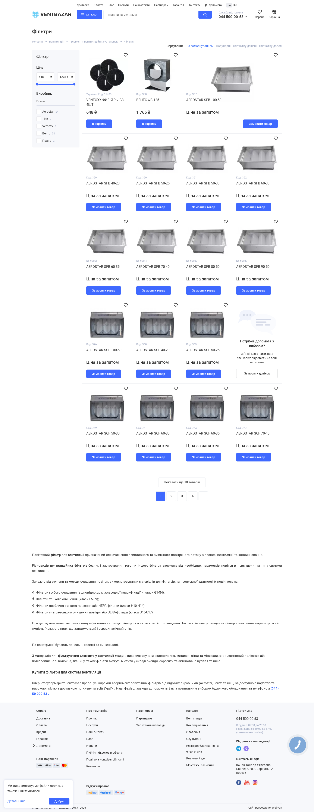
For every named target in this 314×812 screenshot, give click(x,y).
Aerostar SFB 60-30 (253, 183)
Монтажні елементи (200, 765)
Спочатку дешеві (245, 46)
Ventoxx (49, 126)
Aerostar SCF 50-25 (203, 350)
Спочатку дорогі (270, 46)
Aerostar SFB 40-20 (103, 183)
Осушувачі (193, 739)
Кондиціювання (197, 725)
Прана (48, 140)
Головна (37, 41)
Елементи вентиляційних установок (94, 41)
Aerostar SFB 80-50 (203, 267)
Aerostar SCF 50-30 (103, 433)
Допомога (215, 5)
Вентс (48, 133)
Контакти (194, 5)
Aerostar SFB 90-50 (253, 267)
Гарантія (178, 5)
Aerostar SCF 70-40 (253, 433)
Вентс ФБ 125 (147, 100)
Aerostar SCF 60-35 (203, 433)
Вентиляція (56, 41)
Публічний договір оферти (104, 752)
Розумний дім (195, 758)
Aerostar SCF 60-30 (153, 433)
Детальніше (16, 801)
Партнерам (161, 5)
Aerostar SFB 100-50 (204, 100)
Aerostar (50, 111)
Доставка (83, 5)
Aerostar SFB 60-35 (103, 267)
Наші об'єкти (141, 5)
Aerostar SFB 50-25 (153, 183)
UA (229, 5)
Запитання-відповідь (151, 725)
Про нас (91, 718)
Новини (91, 745)
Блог (111, 5)
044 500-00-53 (231, 17)
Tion (46, 119)
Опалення (193, 732)
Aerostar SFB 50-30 (203, 183)
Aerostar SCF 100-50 (104, 350)
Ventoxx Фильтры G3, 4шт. (105, 102)
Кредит (41, 732)
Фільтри (129, 41)
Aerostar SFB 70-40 (153, 267)
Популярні (223, 46)
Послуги (123, 5)
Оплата (98, 5)
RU (234, 5)
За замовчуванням (200, 46)
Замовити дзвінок (257, 373)
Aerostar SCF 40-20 (153, 350)
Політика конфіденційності (105, 759)
